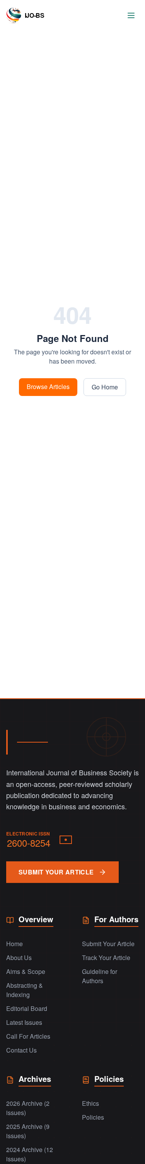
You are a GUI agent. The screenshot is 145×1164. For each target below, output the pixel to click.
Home (14, 943)
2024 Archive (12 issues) (29, 1154)
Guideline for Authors (99, 976)
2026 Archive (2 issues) (27, 1108)
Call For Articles (28, 1036)
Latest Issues (24, 1022)
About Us (19, 957)
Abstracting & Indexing (24, 990)
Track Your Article (106, 957)
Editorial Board (26, 1008)
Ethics (90, 1103)
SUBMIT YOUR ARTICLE (56, 872)
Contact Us (21, 1050)
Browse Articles (48, 386)
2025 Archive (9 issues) (27, 1131)
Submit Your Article (108, 943)
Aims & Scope (25, 971)
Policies (93, 1117)
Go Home (105, 386)
